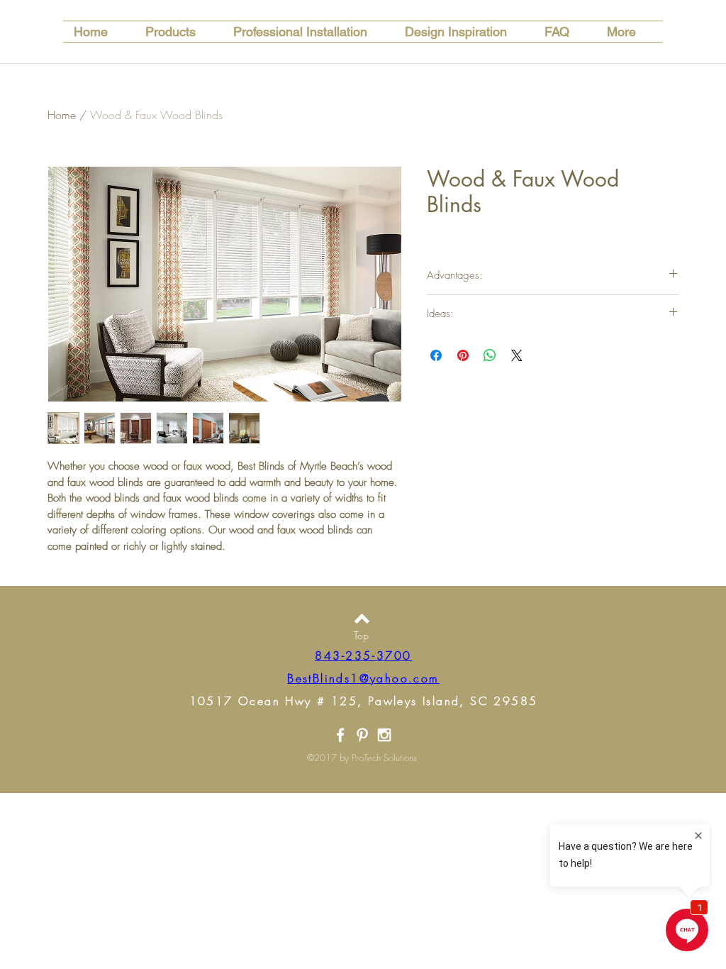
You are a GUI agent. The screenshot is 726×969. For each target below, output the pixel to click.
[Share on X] (516, 355)
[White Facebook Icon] (340, 735)
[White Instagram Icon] (384, 735)
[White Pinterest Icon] (362, 735)
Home (62, 115)
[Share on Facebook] (436, 355)
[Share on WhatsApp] (489, 355)
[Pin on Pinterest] (462, 355)
